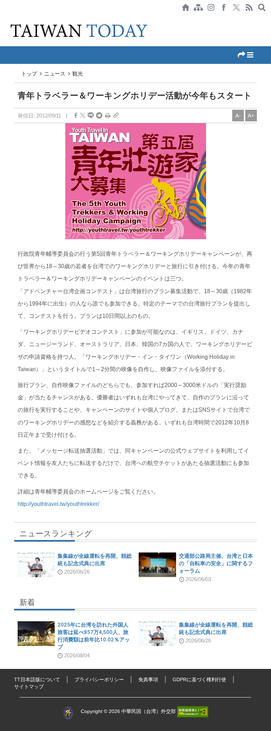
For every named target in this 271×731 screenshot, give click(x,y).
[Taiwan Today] (80, 31)
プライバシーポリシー (99, 679)
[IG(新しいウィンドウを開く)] (211, 7)
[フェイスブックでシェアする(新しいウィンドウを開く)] (223, 7)
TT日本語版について (37, 679)
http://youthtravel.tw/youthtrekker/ (58, 504)
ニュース (54, 74)
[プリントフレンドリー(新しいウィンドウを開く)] (107, 116)
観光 (77, 74)
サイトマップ (29, 686)
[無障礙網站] (192, 711)
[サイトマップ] (198, 7)
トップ (29, 74)
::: (2, 18)
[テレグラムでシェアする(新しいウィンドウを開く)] (99, 116)
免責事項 (148, 679)
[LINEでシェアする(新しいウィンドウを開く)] (90, 116)
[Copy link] (116, 116)
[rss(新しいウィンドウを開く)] (249, 7)
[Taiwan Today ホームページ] (185, 7)
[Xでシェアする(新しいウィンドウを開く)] (236, 7)
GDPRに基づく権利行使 (199, 679)
